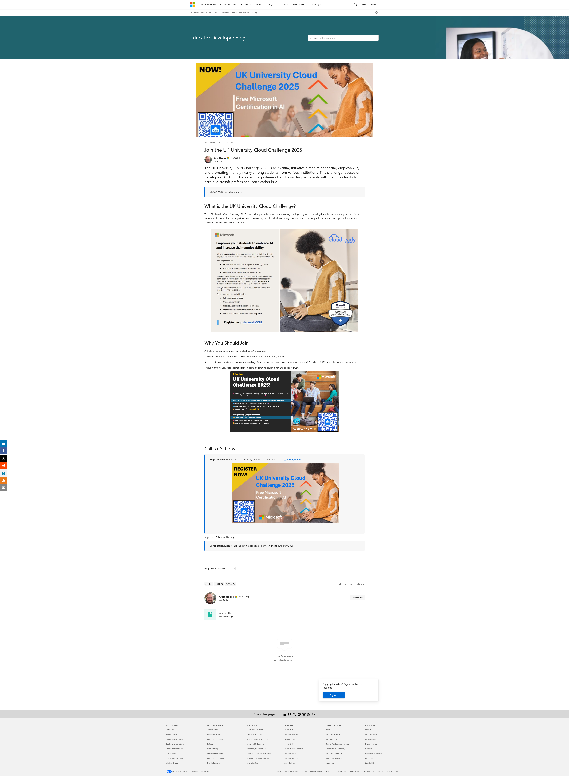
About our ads (378, 771)
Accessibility (369, 758)
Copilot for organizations (175, 744)
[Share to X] (294, 713)
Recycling (366, 771)
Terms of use (330, 771)
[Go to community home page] (192, 4)
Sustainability (370, 763)
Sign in (333, 695)
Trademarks (342, 771)
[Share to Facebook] (289, 713)
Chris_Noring (219, 157)
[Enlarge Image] (285, 280)
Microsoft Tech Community (335, 749)
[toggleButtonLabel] (376, 13)
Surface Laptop (171, 734)
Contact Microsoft (291, 771)
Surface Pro (170, 730)
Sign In (374, 4)
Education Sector (228, 12)
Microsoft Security (291, 734)
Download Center (213, 734)
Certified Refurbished (215, 753)
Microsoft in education (255, 730)
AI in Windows (171, 753)
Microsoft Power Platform (293, 749)
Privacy (304, 771)
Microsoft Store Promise (216, 758)
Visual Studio (330, 763)
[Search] (355, 4)
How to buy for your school (256, 749)
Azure (328, 730)
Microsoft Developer (333, 734)
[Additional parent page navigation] (216, 13)
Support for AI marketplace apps (337, 744)
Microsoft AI (288, 730)
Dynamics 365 (289, 739)
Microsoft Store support (215, 739)
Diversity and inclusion (373, 753)
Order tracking (212, 749)
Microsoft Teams (290, 753)
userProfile (357, 597)
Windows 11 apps (172, 763)
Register (364, 4)
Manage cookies (316, 771)
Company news (370, 739)
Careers (368, 730)
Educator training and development (259, 753)
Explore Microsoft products (175, 758)
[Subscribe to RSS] (308, 713)
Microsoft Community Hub (200, 12)
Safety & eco (354, 771)
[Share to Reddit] (299, 713)
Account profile (212, 730)
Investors (368, 749)
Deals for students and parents (258, 758)
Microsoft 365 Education (255, 744)
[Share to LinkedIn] (284, 713)
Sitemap (279, 771)
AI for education (252, 763)
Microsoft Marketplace (334, 753)
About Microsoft (371, 734)
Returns (210, 744)
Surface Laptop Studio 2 (174, 739)
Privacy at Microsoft (372, 744)
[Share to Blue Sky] (304, 713)
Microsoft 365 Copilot (292, 758)
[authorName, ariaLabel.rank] (208, 159)
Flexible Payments (213, 763)
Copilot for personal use (174, 749)
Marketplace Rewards (334, 758)
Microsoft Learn (331, 739)
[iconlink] (210, 614)
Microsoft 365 (289, 744)
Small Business (289, 763)
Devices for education (254, 734)
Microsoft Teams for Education (257, 739)
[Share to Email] (313, 713)
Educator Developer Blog (247, 12)
